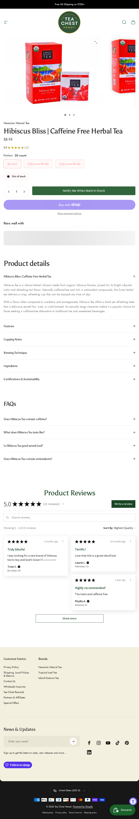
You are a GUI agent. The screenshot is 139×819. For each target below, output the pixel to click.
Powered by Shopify (83, 806)
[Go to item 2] (69, 115)
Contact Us (9, 681)
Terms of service (75, 812)
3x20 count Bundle (38, 164)
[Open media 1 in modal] (96, 42)
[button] (63, 504)
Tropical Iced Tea (47, 672)
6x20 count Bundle (70, 164)
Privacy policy (61, 812)
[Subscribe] (73, 741)
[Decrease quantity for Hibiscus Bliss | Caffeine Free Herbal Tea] (8, 192)
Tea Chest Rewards (14, 692)
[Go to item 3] (74, 115)
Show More (50, 559)
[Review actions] (62, 541)
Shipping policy (90, 812)
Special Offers (11, 703)
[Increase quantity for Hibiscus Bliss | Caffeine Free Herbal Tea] (25, 192)
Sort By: (108, 528)
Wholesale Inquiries (15, 686)
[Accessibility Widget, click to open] (133, 801)
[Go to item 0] (65, 115)
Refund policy (47, 812)
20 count (12, 164)
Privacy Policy (11, 667)
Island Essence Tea (48, 678)
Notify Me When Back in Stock (84, 191)
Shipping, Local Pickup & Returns (16, 674)
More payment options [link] (69, 213)
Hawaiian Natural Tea (16, 123)
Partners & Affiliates (14, 697)
